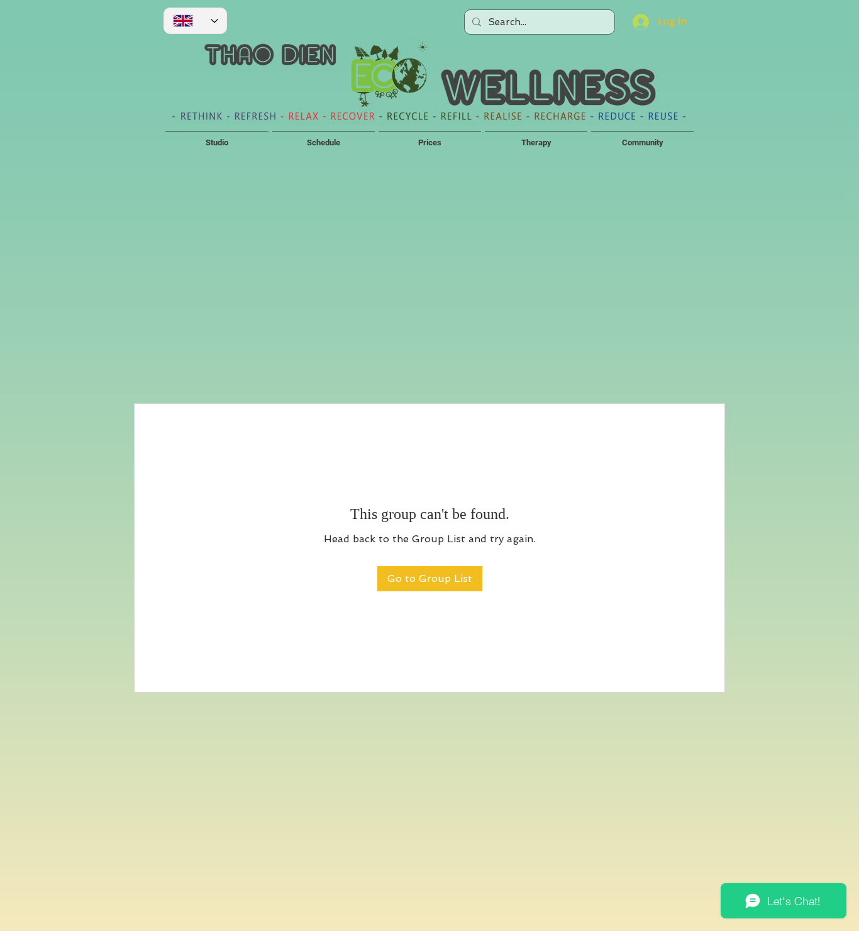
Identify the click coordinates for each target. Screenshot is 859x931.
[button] (216, 137)
